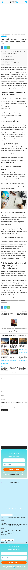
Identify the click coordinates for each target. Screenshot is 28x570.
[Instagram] (11, 332)
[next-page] (14, 372)
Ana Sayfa (2, 34)
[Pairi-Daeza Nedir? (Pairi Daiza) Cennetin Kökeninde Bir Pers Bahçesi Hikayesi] (23, 363)
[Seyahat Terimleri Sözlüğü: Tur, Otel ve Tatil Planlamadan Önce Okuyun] (23, 352)
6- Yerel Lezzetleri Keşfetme (7, 61)
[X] (5, 47)
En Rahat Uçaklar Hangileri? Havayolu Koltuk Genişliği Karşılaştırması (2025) (4, 369)
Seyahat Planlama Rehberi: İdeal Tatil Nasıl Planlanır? (13, 51)
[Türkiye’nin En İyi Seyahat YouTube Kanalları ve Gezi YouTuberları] (5, 341)
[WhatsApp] (8, 47)
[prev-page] (13, 372)
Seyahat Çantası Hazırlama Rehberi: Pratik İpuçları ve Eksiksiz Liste (13, 356)
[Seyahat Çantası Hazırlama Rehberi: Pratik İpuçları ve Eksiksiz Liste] (14, 351)
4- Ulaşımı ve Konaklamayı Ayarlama (9, 58)
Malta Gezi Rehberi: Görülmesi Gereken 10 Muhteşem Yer (14, 367)
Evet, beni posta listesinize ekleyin (9, 407)
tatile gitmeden (4, 302)
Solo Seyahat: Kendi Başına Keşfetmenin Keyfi (22, 314)
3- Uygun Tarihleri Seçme (6, 56)
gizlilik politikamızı (13, 567)
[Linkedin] (13, 332)
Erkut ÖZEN (14, 327)
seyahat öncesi (8, 300)
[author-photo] (14, 322)
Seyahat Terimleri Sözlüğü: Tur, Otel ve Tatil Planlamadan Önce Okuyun (23, 357)
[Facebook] (2, 47)
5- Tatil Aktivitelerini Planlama (7, 59)
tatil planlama (21, 300)
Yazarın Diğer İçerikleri (18, 335)
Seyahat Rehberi (7, 34)
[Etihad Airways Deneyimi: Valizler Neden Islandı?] (23, 341)
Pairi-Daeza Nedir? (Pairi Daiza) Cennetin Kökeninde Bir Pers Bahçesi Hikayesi (22, 368)
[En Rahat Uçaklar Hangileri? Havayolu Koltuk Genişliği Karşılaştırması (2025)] (5, 363)
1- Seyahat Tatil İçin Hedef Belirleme (9, 53)
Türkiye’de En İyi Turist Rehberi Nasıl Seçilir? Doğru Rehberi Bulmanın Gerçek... (16, 532)
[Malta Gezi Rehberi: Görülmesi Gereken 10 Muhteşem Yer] (14, 363)
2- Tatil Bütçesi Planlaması (7, 54)
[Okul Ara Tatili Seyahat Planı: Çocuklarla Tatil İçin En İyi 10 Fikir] (5, 352)
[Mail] (15, 332)
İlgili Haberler (7, 335)
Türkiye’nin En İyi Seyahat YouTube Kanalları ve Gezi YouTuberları (4, 346)
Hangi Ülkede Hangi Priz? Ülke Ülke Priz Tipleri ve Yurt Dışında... (17, 525)
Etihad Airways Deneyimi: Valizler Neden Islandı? (22, 345)
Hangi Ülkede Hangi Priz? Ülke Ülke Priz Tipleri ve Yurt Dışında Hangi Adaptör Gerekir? (14, 346)
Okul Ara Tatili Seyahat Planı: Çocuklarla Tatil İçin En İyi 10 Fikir (5, 356)
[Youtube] (18, 332)
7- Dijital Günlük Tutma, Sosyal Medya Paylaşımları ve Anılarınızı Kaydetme (13, 63)
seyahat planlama (15, 300)
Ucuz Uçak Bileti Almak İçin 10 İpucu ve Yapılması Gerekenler (7, 314)
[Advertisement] (14, 18)
